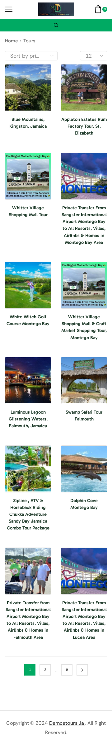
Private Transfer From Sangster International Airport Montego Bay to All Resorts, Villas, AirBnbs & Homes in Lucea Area (84, 620)
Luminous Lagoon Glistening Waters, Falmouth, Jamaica (28, 419)
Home (11, 41)
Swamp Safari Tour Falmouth (84, 415)
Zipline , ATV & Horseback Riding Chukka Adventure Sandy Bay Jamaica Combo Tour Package (28, 514)
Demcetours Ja (67, 723)
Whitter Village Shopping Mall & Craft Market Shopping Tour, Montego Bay (84, 327)
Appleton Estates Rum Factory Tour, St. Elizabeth (84, 126)
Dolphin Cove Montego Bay (84, 504)
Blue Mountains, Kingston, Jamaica (28, 122)
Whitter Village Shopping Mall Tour (28, 211)
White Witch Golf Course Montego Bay (28, 320)
